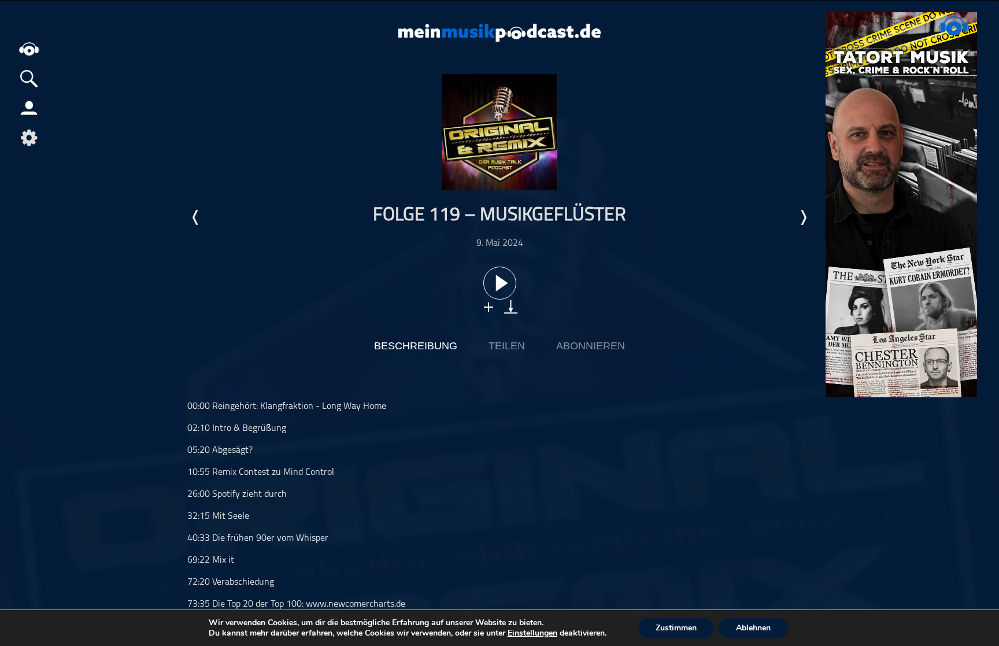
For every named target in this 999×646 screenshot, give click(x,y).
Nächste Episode (803, 217)
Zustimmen (676, 627)
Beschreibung (415, 346)
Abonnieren (590, 346)
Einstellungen (532, 633)
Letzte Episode (196, 217)
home (28, 49)
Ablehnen (753, 627)
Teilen (507, 346)
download (511, 307)
